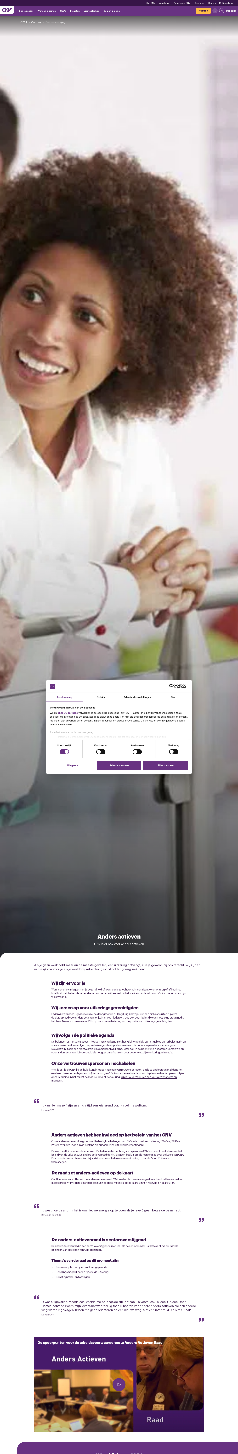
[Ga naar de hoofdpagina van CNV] (7, 10)
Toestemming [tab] (64, 697)
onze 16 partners (67, 712)
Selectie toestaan (119, 765)
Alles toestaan (166, 765)
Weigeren (72, 765)
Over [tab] (173, 697)
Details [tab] (101, 697)
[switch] (100, 751)
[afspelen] (119, 1384)
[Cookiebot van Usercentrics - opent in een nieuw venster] (174, 686)
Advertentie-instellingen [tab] (137, 697)
